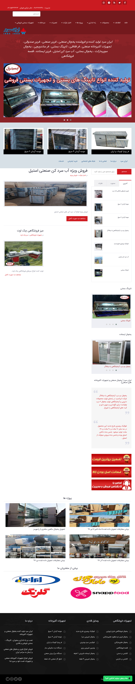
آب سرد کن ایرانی (124, 257)
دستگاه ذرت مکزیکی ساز (53, 648)
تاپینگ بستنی (125, 270)
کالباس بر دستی (122, 653)
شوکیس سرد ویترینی (87, 642)
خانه (125, 22)
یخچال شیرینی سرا (88, 636)
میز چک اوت (24, 235)
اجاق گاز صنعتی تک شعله (53, 659)
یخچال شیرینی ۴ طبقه (87, 659)
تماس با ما (103, 161)
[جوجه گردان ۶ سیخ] (24, 141)
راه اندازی (92, 22)
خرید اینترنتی (72, 161)
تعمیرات (54, 22)
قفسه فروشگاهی (122, 648)
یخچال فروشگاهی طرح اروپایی (117, 631)
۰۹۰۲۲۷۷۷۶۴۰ (38, 7)
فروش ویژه (73, 175)
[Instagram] (12, 679)
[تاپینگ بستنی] (67, 90)
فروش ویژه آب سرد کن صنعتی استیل (58, 171)
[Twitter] (16, 679)
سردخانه (42, 22)
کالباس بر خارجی (122, 659)
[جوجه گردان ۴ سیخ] (67, 141)
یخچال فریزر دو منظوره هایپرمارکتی (115, 636)
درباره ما (113, 161)
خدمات (61, 161)
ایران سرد (123, 161)
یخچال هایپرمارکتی (121, 642)
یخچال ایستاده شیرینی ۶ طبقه (84, 653)
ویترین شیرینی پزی (88, 648)
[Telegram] (8, 679)
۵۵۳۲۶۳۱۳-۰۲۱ (13, 7)
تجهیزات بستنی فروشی (25, 22)
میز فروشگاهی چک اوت (30, 231)
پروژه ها (79, 22)
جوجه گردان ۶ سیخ (123, 204)
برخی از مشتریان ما (67, 568)
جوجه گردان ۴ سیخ (123, 217)
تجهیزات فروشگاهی (36, 235)
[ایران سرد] (15, 30)
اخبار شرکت (66, 22)
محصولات (105, 22)
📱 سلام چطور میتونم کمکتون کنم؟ (118, 678)
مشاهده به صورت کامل (77, 218)
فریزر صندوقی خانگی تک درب (120, 191)
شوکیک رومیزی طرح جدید (121, 244)
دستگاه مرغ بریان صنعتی (53, 653)
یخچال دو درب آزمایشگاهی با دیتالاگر (118, 230)
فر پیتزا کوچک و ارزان (54, 642)
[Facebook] (20, 679)
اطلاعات (117, 22)
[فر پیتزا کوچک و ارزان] (111, 141)
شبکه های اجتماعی (88, 161)
